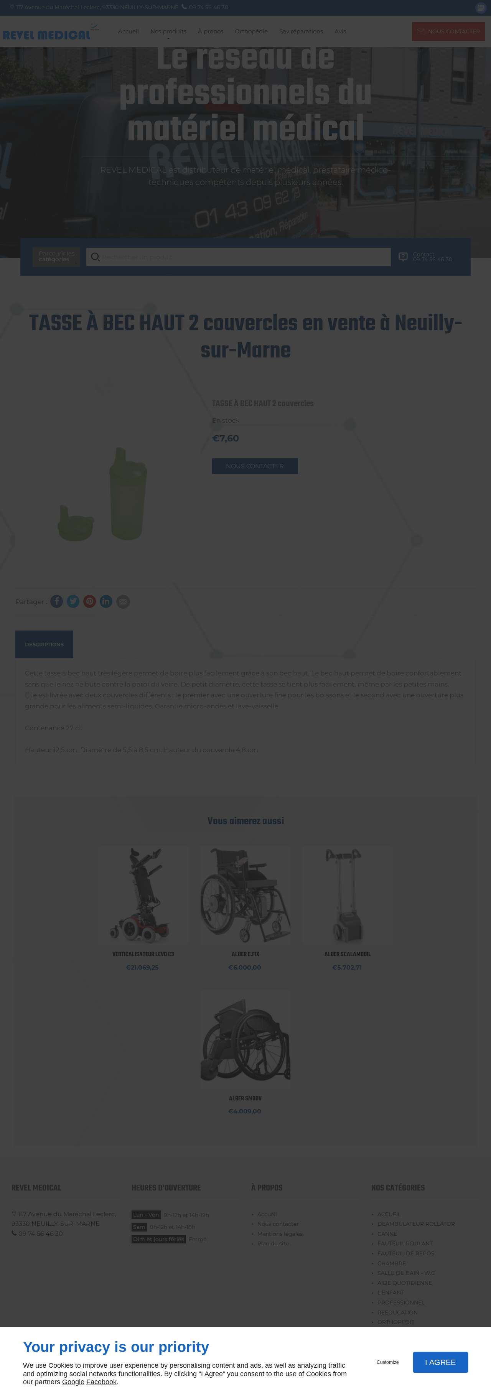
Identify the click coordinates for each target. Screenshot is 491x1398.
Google (73, 1382)
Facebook (101, 1382)
